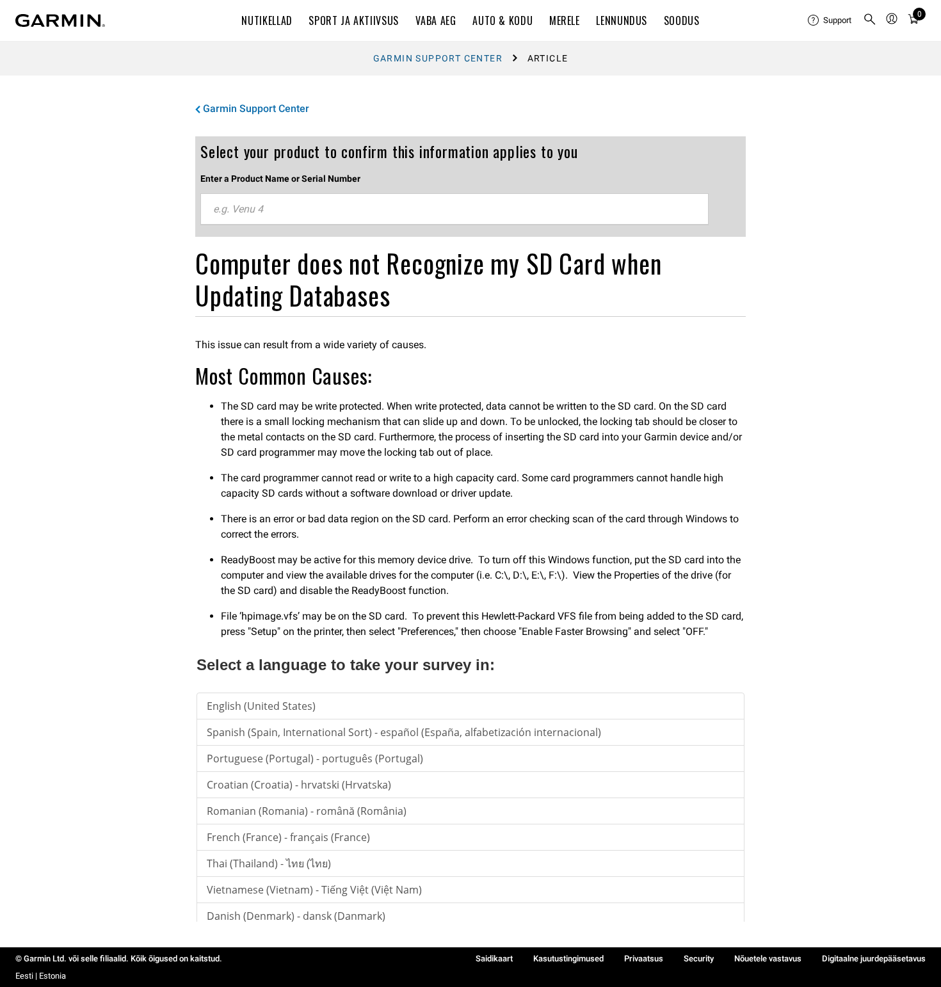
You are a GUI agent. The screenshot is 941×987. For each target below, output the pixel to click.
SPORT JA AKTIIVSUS (354, 20)
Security (699, 958)
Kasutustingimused (568, 958)
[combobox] (454, 209)
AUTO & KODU (502, 20)
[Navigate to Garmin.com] (60, 20)
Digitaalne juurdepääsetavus (874, 958)
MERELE (564, 20)
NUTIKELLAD (266, 20)
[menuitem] (830, 20)
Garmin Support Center (438, 58)
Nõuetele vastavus (767, 958)
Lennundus (621, 20)
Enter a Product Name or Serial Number (280, 178)
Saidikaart (494, 958)
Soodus (682, 20)
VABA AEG (435, 20)
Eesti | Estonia (40, 976)
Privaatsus (643, 958)
